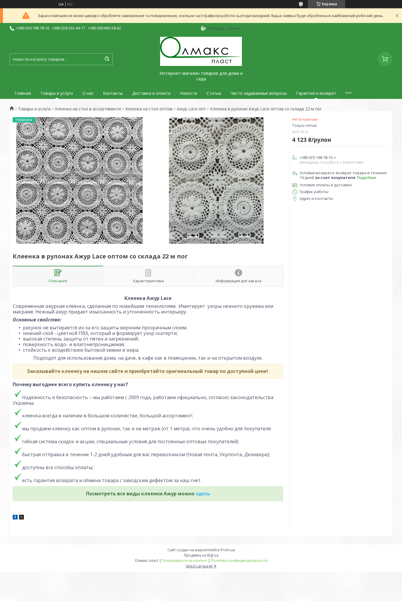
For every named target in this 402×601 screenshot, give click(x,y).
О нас (88, 93)
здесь (203, 493)
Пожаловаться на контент (184, 560)
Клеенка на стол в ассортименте (88, 109)
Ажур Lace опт (191, 109)
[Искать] (107, 59)
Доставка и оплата (151, 93)
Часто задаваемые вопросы (258, 93)
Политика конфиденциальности (239, 560)
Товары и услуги (56, 93)
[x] (21, 518)
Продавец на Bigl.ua (201, 555)
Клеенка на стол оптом (148, 109)
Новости (188, 93)
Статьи (214, 93)
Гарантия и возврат (316, 93)
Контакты (113, 93)
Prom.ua (228, 549)
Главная (22, 93)
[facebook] (15, 518)
